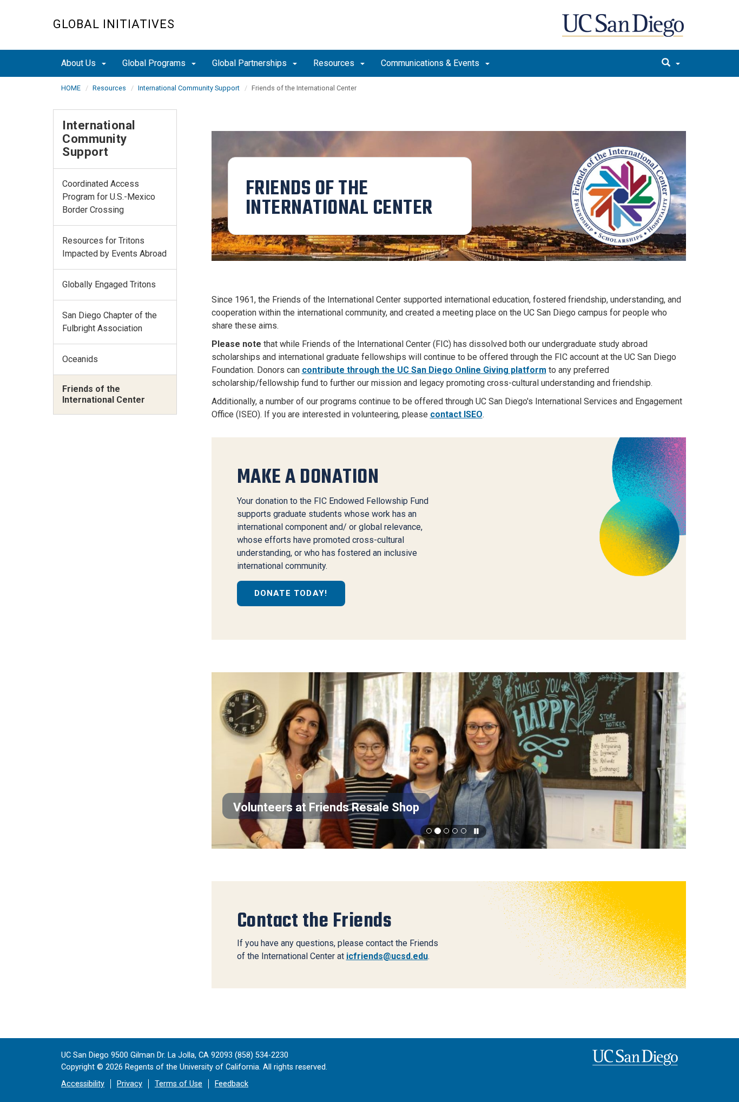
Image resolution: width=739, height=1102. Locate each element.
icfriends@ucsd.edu (387, 956)
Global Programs (155, 63)
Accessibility (82, 1083)
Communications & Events (431, 63)
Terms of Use (178, 1083)
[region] (449, 760)
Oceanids (80, 359)
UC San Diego (624, 30)
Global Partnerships (250, 63)
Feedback (231, 1083)
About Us (79, 63)
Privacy (129, 1083)
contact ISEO (456, 414)
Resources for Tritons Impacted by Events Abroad (114, 247)
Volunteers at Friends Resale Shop (326, 807)
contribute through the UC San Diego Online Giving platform (424, 370)
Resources (335, 63)
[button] (429, 831)
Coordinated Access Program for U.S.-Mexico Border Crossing (108, 197)
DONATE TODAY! (291, 593)
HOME (71, 88)
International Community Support (189, 88)
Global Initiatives (114, 24)
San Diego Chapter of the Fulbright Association (109, 321)
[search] (671, 63)
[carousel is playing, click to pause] (477, 831)
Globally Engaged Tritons (109, 284)
